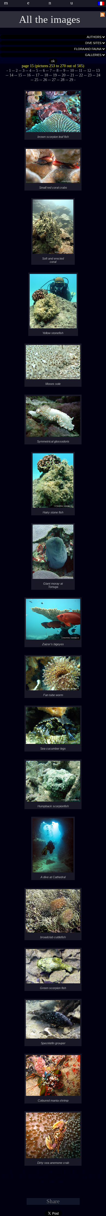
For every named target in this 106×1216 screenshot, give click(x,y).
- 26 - (45, 79)
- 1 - (10, 70)
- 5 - (37, 70)
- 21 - (72, 75)
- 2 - (16, 70)
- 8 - (57, 70)
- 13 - (91, 1172)
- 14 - (11, 75)
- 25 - (36, 79)
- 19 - (55, 75)
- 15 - (20, 75)
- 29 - (71, 79)
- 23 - (89, 75)
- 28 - (62, 79)
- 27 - (53, 79)
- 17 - (37, 75)
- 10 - (72, 70)
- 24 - (81, 1176)
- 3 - (23, 70)
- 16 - (28, 75)
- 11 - (80, 70)
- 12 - (89, 70)
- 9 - (64, 70)
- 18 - (46, 75)
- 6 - (43, 70)
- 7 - (50, 70)
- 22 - (81, 75)
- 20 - (63, 75)
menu (48, 2)
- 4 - (30, 70)
